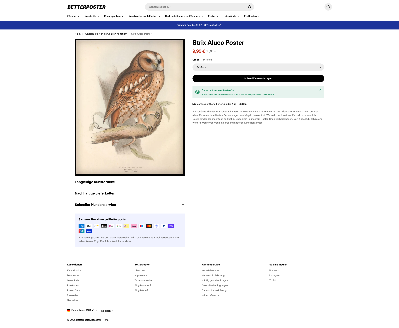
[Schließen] (320, 90)
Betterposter (83, 319)
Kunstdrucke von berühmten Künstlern (105, 33)
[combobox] (199, 7)
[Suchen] (250, 7)
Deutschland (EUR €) (82, 310)
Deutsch (106, 310)
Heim (78, 33)
